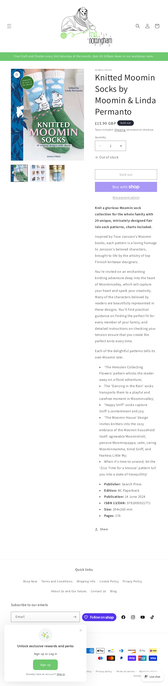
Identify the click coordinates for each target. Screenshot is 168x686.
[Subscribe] (75, 617)
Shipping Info (86, 581)
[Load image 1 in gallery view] (19, 173)
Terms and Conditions (56, 581)
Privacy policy (104, 671)
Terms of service (125, 671)
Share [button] (104, 529)
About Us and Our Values (69, 591)
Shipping (120, 129)
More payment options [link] (126, 197)
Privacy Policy (132, 581)
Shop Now (30, 581)
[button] (9, 26)
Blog (113, 591)
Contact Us (98, 591)
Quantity (100, 137)
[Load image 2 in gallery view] (38, 173)
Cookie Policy (109, 581)
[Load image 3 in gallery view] (57, 173)
